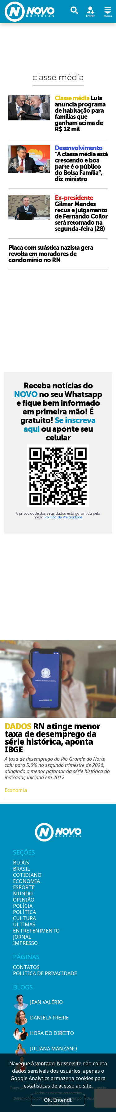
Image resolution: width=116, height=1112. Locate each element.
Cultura (23, 918)
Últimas (23, 924)
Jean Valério (46, 1002)
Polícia (22, 906)
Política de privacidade (45, 973)
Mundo (23, 893)
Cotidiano (23, 875)
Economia (23, 881)
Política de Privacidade (63, 517)
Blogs (21, 862)
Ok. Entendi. (58, 1100)
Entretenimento (23, 931)
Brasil (21, 869)
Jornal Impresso (23, 940)
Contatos (26, 967)
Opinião (23, 900)
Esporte (23, 887)
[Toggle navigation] (107, 11)
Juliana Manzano (53, 1048)
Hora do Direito (52, 1033)
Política (23, 912)
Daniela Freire (49, 1017)
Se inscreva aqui (60, 425)
